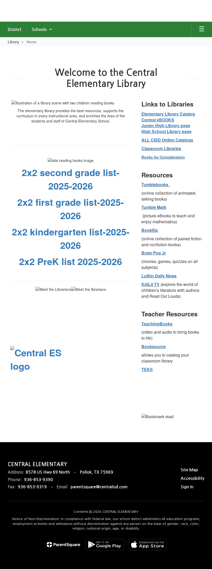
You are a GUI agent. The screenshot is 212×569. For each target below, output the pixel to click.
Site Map (189, 470)
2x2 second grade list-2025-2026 (70, 179)
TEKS (147, 369)
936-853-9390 (38, 480)
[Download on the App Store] (147, 544)
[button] (42, 29)
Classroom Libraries (161, 148)
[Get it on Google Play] (104, 544)
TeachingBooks (156, 324)
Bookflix (149, 230)
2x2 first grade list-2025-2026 (70, 208)
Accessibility (192, 478)
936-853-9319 (32, 487)
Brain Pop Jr (153, 253)
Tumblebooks (155, 184)
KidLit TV (150, 284)
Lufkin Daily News (159, 276)
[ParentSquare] (63, 544)
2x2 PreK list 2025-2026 (70, 261)
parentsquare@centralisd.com (99, 487)
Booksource (153, 346)
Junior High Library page (165, 125)
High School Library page (166, 131)
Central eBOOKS (157, 120)
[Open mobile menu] (201, 29)
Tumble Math (153, 207)
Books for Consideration (163, 157)
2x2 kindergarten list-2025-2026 (71, 238)
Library (13, 41)
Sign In (187, 487)
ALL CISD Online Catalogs (167, 140)
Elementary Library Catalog (168, 114)
